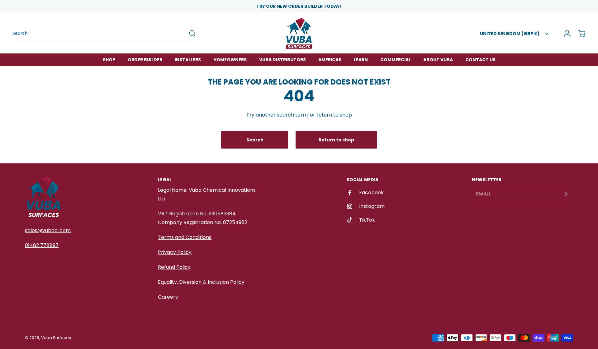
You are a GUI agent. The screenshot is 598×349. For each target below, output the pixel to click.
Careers (168, 297)
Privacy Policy (175, 252)
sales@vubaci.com (48, 230)
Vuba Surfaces (56, 337)
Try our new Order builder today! (299, 6)
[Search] (189, 33)
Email (483, 193)
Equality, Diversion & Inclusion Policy (201, 282)
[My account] (565, 33)
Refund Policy (174, 267)
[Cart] (579, 33)
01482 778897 (42, 245)
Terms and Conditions (184, 237)
